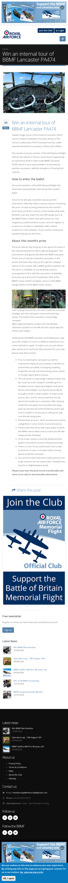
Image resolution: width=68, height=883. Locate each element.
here (38, 233)
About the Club (15, 774)
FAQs (11, 771)
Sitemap (12, 778)
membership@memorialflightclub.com (30, 792)
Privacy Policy (15, 763)
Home (5, 49)
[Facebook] (4, 817)
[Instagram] (15, 817)
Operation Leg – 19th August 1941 (29, 658)
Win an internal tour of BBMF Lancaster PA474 (34, 125)
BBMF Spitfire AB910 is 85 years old (30, 669)
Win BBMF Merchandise (24, 647)
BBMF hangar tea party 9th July (28, 691)
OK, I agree (8, 878)
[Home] (13, 34)
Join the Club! (46, 30)
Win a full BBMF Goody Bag (26, 680)
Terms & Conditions (18, 767)
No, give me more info (31, 872)
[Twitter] (10, 817)
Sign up (8, 629)
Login (61, 30)
